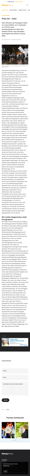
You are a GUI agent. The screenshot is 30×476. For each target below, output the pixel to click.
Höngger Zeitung (10, 1)
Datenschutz (6, 465)
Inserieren (4, 460)
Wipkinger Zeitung (19, 1)
